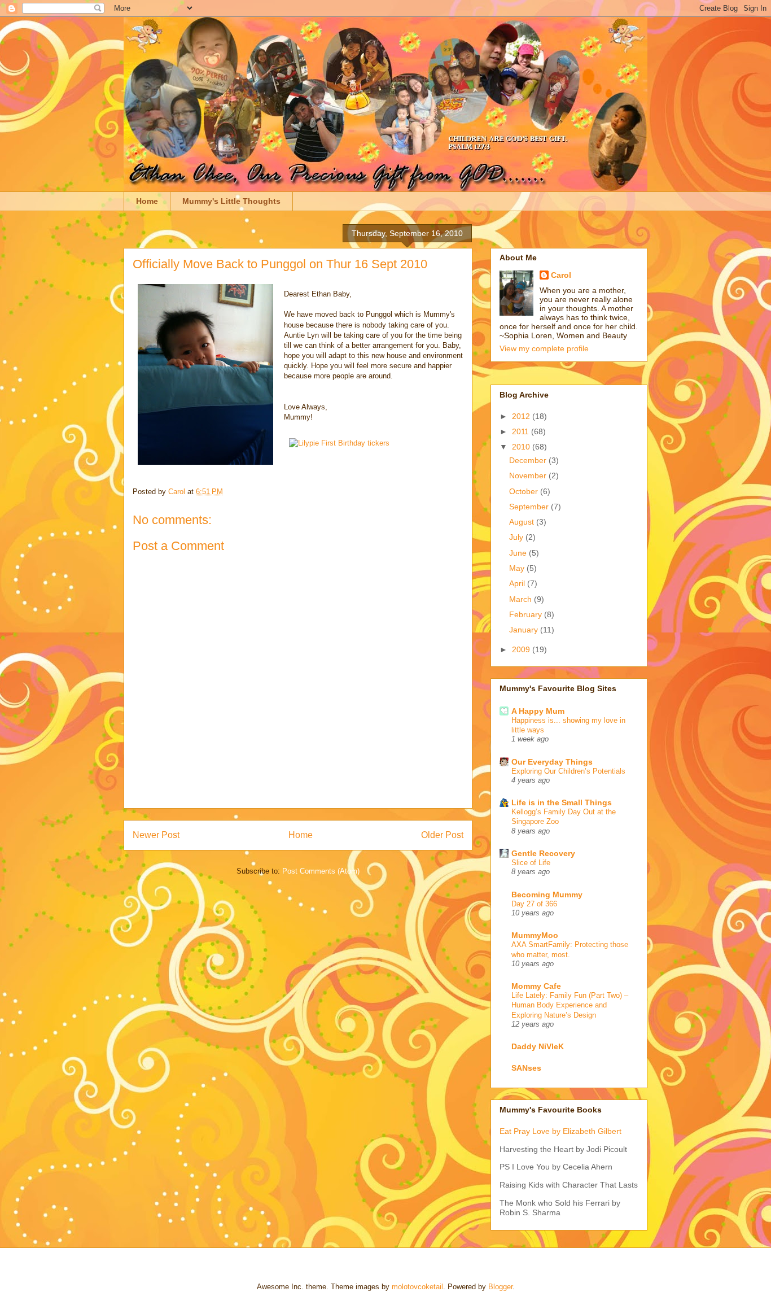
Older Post (442, 835)
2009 (522, 649)
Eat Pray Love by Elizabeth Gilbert (560, 1131)
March (521, 599)
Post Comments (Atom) (321, 871)
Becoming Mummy (546, 894)
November (529, 475)
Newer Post (156, 835)
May (518, 568)
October (524, 491)
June (519, 552)
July (517, 537)
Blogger (500, 1286)
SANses (526, 1067)
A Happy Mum (537, 710)
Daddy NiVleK (537, 1046)
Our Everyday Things (552, 761)
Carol (561, 275)
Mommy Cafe (536, 986)
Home (147, 201)
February (526, 614)
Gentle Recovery (543, 853)
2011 (521, 431)
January (524, 629)
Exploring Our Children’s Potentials (568, 771)
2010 (522, 446)
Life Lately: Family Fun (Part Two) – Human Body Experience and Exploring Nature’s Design (569, 1005)
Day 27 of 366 (534, 904)
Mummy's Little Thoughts (231, 201)
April (518, 583)
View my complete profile (544, 348)
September (530, 506)
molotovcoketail (417, 1286)
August (522, 521)
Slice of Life (530, 862)
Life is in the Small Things (561, 802)
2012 (522, 416)
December (529, 460)
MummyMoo (534, 935)
